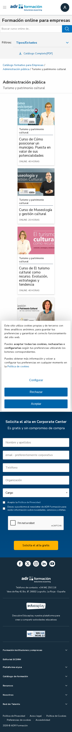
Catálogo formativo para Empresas (23, 65)
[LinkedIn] (44, 564)
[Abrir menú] (5, 7)
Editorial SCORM (12, 659)
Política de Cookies (56, 715)
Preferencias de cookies (19, 720)
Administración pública (16, 69)
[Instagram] (36, 564)
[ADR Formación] (26, 7)
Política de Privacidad (29, 502)
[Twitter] (28, 564)
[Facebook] (20, 564)
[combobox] (41, 42)
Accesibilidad (43, 720)
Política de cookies (18, 366)
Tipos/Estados (26, 43)
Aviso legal (36, 715)
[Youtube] (52, 564)
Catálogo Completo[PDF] (38, 53)
